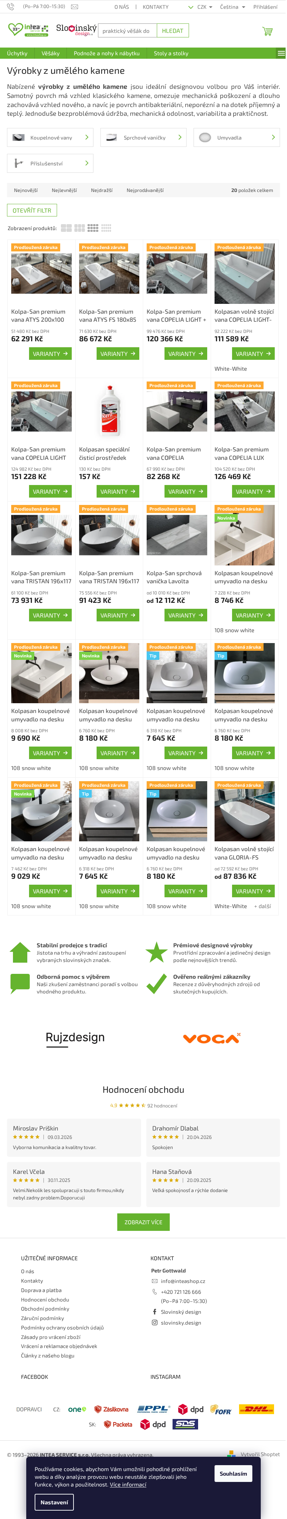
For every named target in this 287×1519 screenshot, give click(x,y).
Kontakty (152, 6)
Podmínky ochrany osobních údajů (62, 1321)
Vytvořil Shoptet (255, 1447)
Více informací (125, 1484)
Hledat (169, 30)
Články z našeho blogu (48, 1349)
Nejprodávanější (145, 190)
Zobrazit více (141, 1215)
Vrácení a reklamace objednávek (59, 1339)
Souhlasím (231, 1473)
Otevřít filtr (32, 210)
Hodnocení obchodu (141, 1082)
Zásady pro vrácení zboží (50, 1330)
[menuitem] (17, 53)
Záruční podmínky (42, 1311)
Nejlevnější (64, 190)
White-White (226, 367)
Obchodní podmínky (45, 1302)
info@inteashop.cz (181, 1274)
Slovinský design (179, 1305)
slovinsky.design (179, 1316)
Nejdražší (101, 190)
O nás (118, 6)
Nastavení (51, 1502)
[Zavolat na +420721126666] (15, 6)
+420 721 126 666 (179, 1285)
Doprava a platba (41, 1283)
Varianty (45, 352)
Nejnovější (25, 190)
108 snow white (230, 626)
